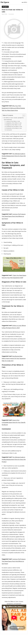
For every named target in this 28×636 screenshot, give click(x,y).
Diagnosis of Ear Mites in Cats (13, 124)
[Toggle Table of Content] (23, 115)
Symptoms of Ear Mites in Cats (14, 123)
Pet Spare (5, 2)
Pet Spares (5, 6)
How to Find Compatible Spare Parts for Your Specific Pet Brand (13, 422)
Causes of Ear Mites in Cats (13, 121)
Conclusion (9, 130)
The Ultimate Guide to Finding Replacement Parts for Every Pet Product (14, 156)
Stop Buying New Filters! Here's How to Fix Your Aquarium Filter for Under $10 (14, 358)
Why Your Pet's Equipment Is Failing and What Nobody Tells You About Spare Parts (13, 108)
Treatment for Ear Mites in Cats (14, 126)
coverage (4, 63)
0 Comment (11, 14)
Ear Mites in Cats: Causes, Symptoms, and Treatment (14, 118)
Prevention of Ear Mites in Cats (14, 128)
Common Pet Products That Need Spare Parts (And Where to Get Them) (14, 216)
